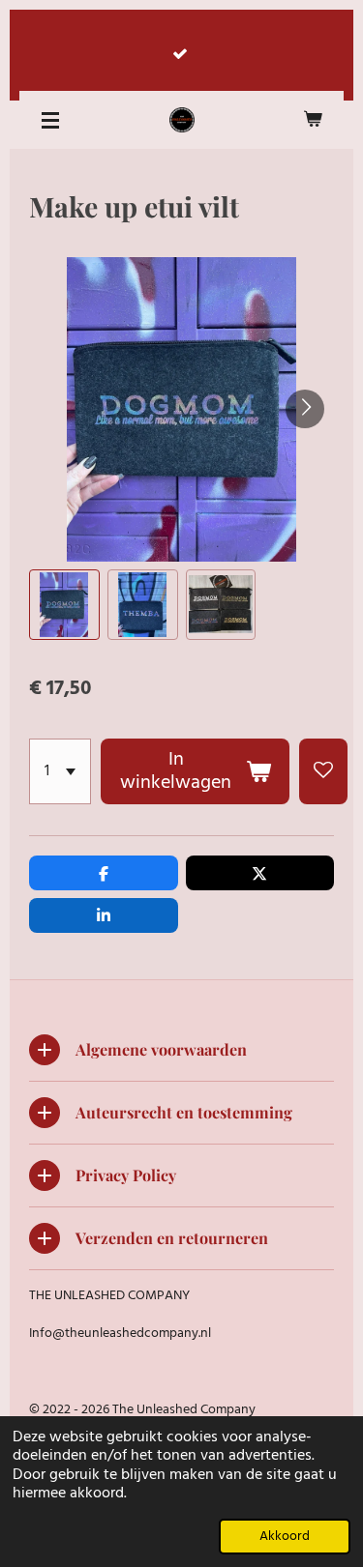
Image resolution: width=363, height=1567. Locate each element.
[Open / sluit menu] (50, 120)
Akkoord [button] (284, 1536)
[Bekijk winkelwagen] (312, 120)
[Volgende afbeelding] (305, 409)
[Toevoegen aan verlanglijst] (323, 771)
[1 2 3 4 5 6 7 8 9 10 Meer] (60, 771)
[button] (64, 604)
